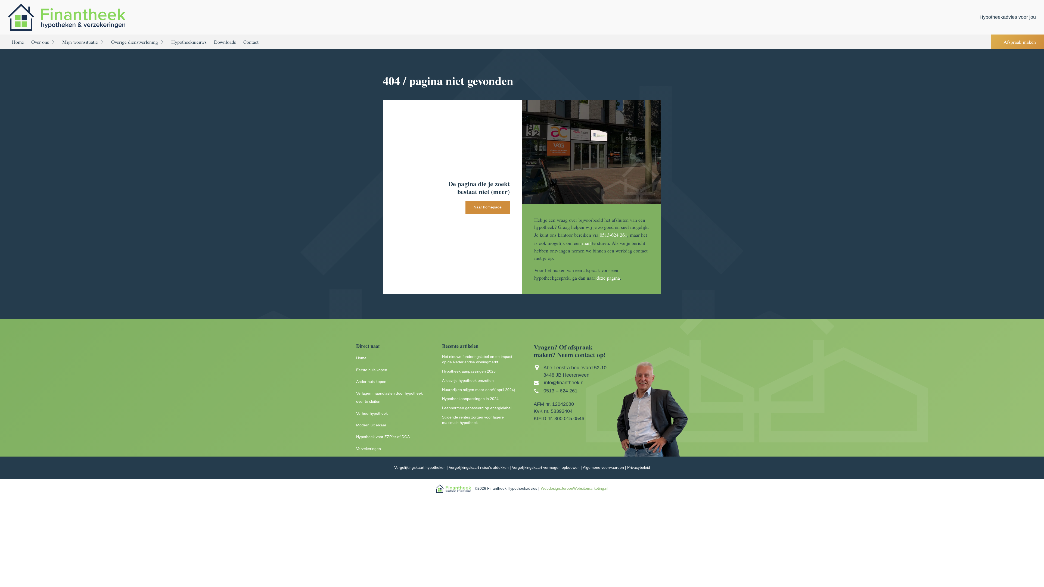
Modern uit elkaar (371, 425)
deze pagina (608, 277)
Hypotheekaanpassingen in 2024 (470, 399)
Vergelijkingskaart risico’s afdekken (479, 468)
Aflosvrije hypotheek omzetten (468, 381)
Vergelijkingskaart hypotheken (420, 468)
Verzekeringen (368, 449)
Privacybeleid (638, 468)
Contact (251, 42)
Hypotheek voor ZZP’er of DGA (383, 437)
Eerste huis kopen (371, 370)
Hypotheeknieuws (189, 42)
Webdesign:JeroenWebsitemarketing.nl (574, 488)
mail (586, 243)
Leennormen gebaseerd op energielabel (476, 408)
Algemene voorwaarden (603, 468)
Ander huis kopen (371, 382)
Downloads (225, 42)
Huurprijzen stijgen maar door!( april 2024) (478, 390)
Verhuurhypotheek (372, 413)
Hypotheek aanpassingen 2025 (469, 371)
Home (18, 42)
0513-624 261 (613, 235)
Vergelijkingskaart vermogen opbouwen (546, 468)
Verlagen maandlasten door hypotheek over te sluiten (389, 397)
